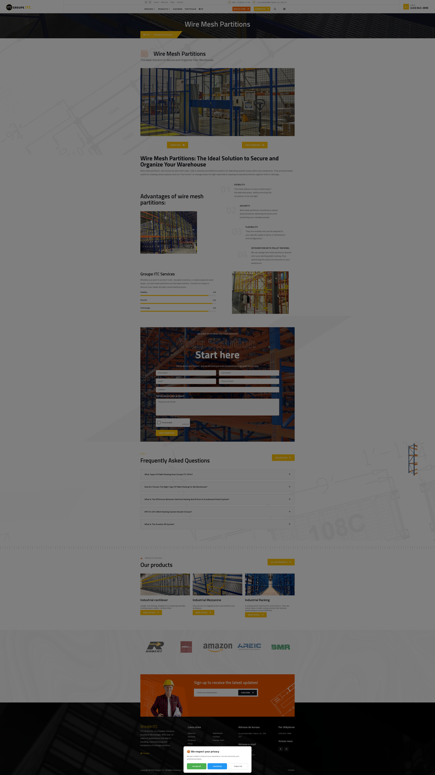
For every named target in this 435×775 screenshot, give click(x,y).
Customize (217, 766)
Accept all (196, 766)
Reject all (238, 766)
